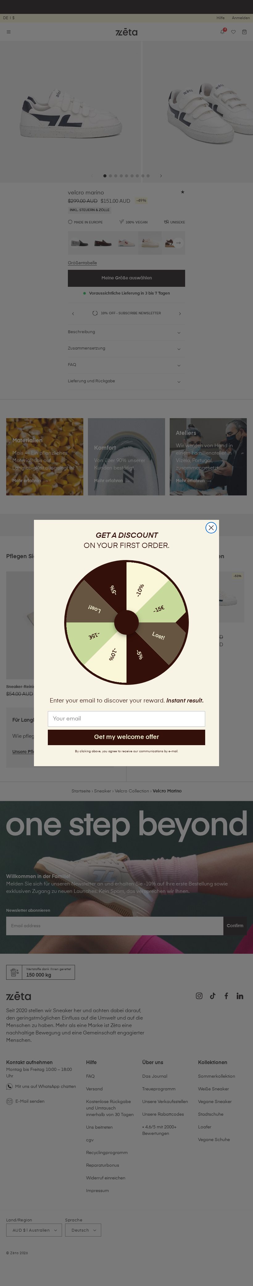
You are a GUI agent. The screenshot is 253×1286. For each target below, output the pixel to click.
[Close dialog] (211, 527)
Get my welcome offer (126, 737)
